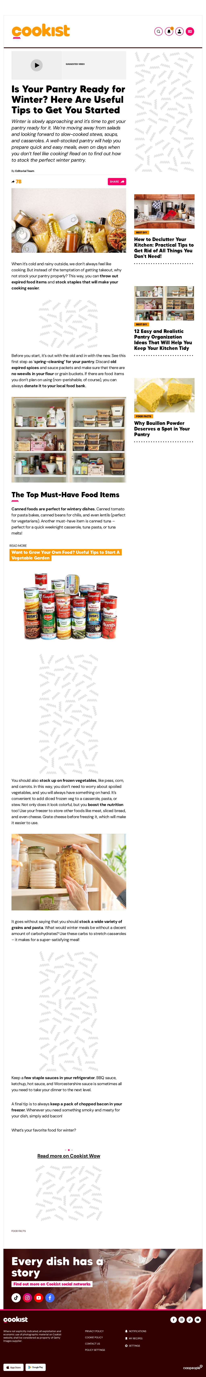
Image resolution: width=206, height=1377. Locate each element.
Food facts (18, 1231)
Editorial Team (24, 171)
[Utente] (179, 31)
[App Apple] (13, 1367)
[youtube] (38, 1297)
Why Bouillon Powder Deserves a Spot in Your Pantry (162, 428)
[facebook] (50, 1297)
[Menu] (190, 31)
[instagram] (27, 1297)
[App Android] (36, 1367)
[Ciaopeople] (193, 1367)
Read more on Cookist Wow (68, 1156)
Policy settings (95, 1350)
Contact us (92, 1343)
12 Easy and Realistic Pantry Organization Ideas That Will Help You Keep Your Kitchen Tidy (163, 340)
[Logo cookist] (41, 32)
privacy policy (94, 1331)
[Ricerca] (158, 31)
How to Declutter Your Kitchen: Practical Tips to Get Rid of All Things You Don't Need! (164, 248)
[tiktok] (16, 1297)
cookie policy (94, 1337)
